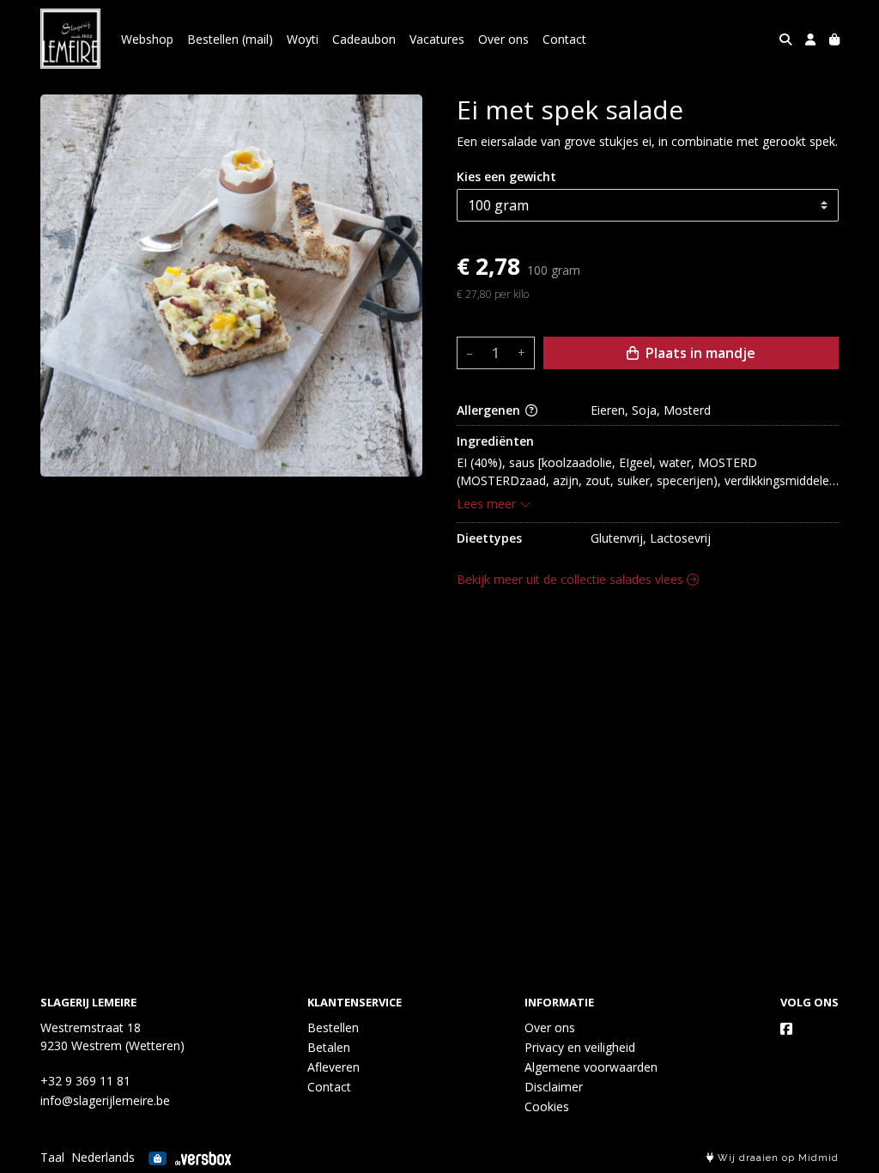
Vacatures (436, 39)
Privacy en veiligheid (579, 1047)
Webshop (147, 39)
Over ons (503, 39)
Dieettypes (489, 538)
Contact (564, 39)
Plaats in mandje (698, 352)
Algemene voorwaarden (591, 1067)
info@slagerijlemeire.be (105, 1100)
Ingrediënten (495, 441)
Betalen (328, 1047)
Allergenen (490, 410)
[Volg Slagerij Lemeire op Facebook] (786, 1028)
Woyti (302, 39)
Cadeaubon (364, 39)
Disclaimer (553, 1087)
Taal (52, 1157)
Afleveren (333, 1067)
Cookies (546, 1106)
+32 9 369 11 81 (85, 1081)
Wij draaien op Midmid (776, 1158)
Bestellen (333, 1027)
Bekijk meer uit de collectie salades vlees (572, 579)
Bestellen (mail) (230, 39)
